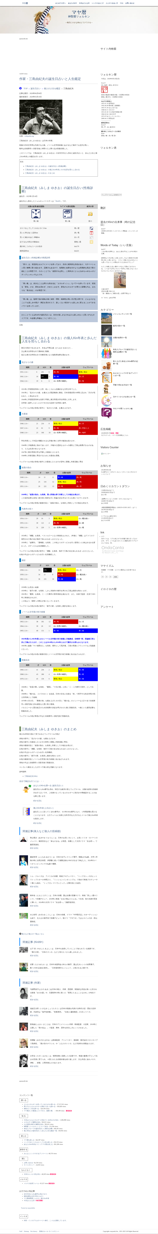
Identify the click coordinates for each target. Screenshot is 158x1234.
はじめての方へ (60, 3)
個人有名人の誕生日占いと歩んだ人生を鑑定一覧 (40, 1131)
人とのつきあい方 (112, 3)
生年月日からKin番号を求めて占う (35, 1194)
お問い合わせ (129, 3)
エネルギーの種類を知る (32, 1122)
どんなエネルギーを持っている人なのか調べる (39, 1104)
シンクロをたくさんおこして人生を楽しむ (38, 1142)
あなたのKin (72, 3)
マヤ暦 (25, 3)
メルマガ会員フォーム (31, 1183)
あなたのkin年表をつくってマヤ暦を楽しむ (38, 1144)
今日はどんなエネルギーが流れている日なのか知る (41, 1120)
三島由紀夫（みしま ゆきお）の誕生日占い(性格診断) (45, 166)
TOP (26, 88)
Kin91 (58, 201)
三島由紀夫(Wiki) (31, 776)
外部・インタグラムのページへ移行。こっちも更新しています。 (45, 1220)
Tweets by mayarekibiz (28, 1208)
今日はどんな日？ (33, 1200)
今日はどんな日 (84, 3)
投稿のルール (43, 1231)
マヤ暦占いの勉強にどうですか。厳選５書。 (39, 1111)
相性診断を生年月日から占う (33, 1196)
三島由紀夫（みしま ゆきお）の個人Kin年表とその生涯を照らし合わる (52, 170)
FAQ (121, 3)
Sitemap (26, 1231)
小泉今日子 (112, 114)
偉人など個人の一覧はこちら (33, 934)
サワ (102, 536)
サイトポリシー (29, 1165)
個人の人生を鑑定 (52, 88)
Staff (20, 1231)
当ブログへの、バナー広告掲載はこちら (114, 435)
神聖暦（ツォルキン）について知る (36, 1126)
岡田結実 (112, 118)
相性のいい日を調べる (31, 1108)
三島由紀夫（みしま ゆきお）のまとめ (40, 173)
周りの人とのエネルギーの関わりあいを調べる (39, 1106)
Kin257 (103, 83)
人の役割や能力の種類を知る (33, 1124)
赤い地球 (104, 85)
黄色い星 (112, 85)
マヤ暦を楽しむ (29, 1140)
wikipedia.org (29, 136)
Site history (33, 1231)
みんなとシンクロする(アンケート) (36, 1153)
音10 (116, 85)
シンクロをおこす (98, 3)
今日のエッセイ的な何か (32, 1174)
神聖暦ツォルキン (79, 16)
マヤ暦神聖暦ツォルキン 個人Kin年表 (36, 1198)
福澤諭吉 (112, 103)
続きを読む (37, 801)
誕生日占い (36, 88)
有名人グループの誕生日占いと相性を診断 (38, 1128)
